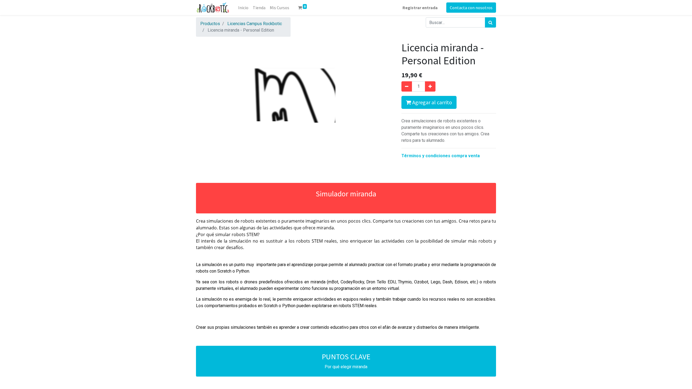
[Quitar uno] (406, 86)
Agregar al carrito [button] (431, 102)
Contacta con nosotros (471, 7)
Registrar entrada (420, 7)
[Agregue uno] (430, 86)
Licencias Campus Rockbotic (254, 23)
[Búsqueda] (490, 22)
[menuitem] (243, 7)
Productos (210, 23)
